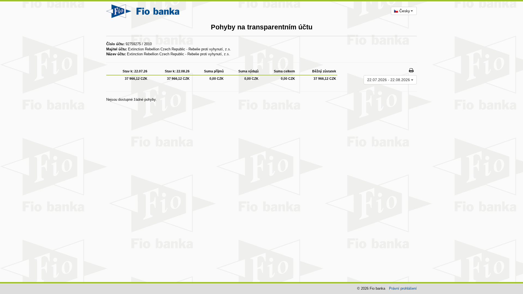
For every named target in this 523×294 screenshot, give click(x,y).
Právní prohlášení (403, 288)
